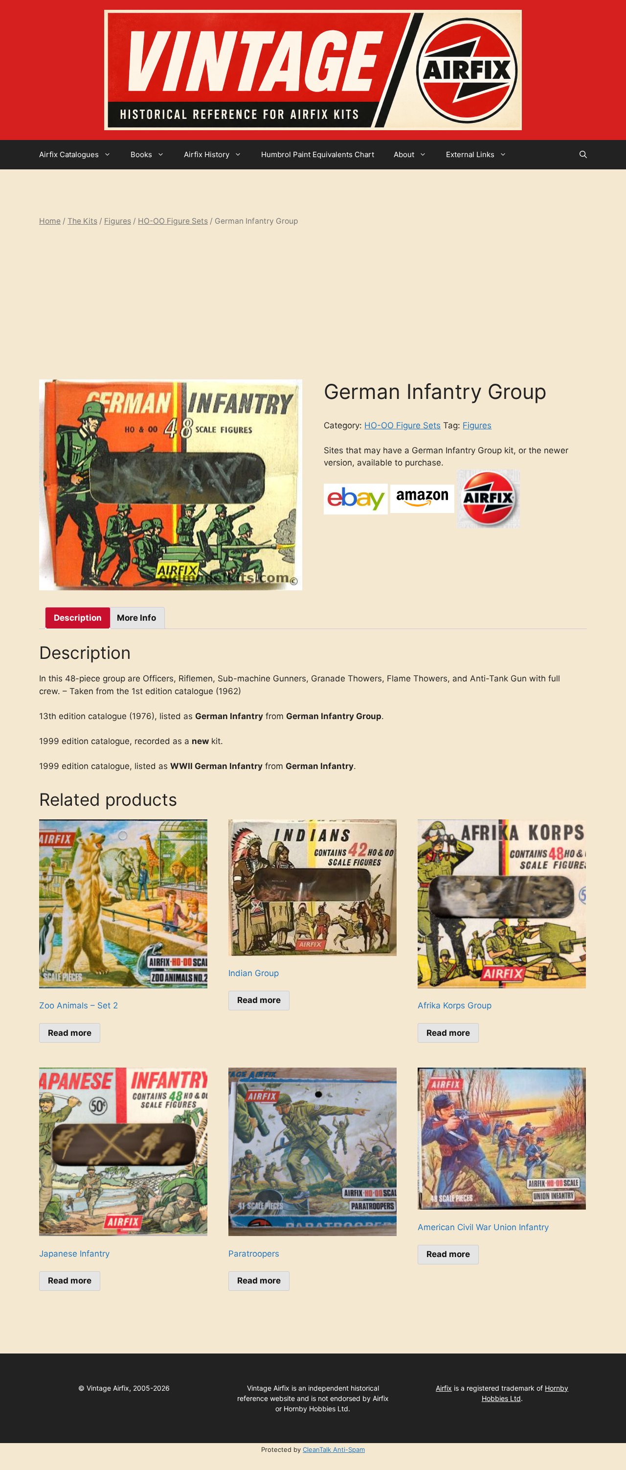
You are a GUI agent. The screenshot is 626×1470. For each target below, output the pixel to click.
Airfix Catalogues (69, 154)
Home (50, 221)
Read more (69, 1033)
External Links (470, 154)
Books (141, 154)
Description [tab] (78, 618)
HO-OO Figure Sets (173, 221)
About (404, 154)
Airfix (444, 1388)
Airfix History (206, 154)
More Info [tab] (136, 618)
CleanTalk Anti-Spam (334, 1449)
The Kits (82, 221)
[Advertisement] (313, 303)
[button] (583, 154)
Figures (117, 221)
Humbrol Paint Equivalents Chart (317, 154)
